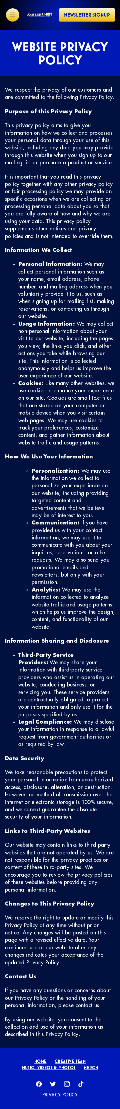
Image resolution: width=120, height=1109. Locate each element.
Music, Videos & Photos (49, 1067)
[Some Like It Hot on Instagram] (67, 1084)
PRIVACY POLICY (60, 1094)
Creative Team (70, 1061)
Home (40, 1061)
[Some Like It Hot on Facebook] (39, 1084)
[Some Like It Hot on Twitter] (53, 1084)
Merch (91, 1067)
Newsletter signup (87, 15)
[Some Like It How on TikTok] (81, 1084)
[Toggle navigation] (12, 15)
